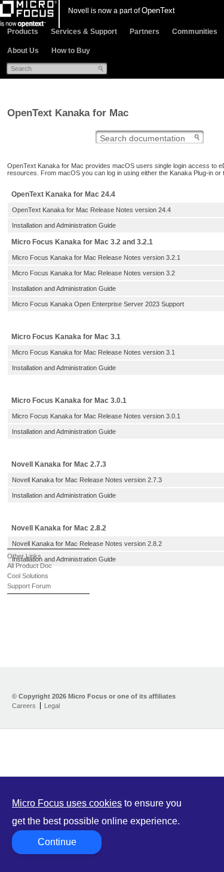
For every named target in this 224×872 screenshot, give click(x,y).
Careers (24, 705)
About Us (23, 50)
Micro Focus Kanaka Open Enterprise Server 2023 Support (98, 304)
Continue (57, 842)
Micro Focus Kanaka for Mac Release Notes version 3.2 (93, 273)
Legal (52, 705)
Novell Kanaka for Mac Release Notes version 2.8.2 (87, 543)
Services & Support (84, 31)
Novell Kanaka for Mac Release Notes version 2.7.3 (87, 479)
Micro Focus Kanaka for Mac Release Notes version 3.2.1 (96, 257)
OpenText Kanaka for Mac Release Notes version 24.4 (91, 209)
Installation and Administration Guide (64, 225)
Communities (194, 31)
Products (22, 31)
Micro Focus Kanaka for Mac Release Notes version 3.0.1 (96, 416)
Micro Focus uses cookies (67, 803)
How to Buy (70, 50)
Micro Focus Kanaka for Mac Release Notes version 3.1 (93, 352)
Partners (144, 31)
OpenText (158, 10)
